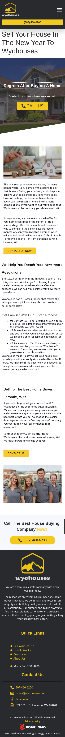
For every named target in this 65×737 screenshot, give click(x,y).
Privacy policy (32, 721)
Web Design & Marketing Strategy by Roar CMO (32, 733)
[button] (59, 10)
